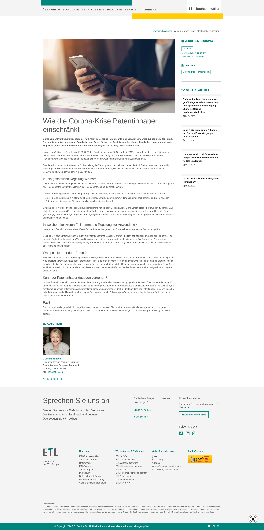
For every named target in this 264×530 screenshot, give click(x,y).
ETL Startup (157, 459)
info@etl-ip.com (55, 372)
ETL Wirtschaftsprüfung (127, 463)
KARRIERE (149, 10)
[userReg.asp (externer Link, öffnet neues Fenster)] (200, 459)
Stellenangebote (87, 469)
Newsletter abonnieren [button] (194, 415)
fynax (154, 456)
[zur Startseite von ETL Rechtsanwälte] (204, 8)
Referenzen (85, 463)
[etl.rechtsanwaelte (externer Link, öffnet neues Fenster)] (181, 433)
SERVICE (131, 10)
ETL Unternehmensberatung (129, 466)
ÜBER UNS (50, 10)
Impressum (84, 473)
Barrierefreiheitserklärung (91, 479)
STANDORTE (71, 10)
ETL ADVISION (123, 483)
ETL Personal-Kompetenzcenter (131, 473)
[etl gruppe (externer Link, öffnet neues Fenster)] (187, 433)
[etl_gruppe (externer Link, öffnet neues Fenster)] (194, 433)
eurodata (156, 463)
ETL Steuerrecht (123, 476)
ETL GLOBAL (122, 456)
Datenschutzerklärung (90, 476)
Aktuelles (167, 31)
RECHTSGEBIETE (93, 10)
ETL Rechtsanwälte (125, 459)
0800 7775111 (142, 409)
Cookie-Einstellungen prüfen (93, 483)
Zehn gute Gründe (88, 459)
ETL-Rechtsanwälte (89, 456)
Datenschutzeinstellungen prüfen (133, 526)
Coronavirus (189, 72)
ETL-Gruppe (85, 466)
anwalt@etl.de (141, 417)
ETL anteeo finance (125, 479)
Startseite (157, 31)
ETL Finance (122, 469)
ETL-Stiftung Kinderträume (165, 469)
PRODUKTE (114, 10)
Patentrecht (203, 72)
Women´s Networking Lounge (166, 466)
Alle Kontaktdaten (52, 379)
